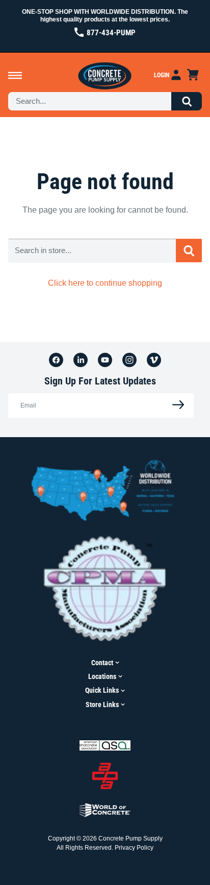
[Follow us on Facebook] (56, 359)
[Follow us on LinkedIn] (80, 359)
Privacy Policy (134, 847)
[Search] (186, 101)
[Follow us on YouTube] (105, 359)
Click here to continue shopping (105, 283)
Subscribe (175, 405)
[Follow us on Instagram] (129, 359)
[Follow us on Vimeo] (154, 359)
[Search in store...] (189, 250)
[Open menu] (15, 75)
